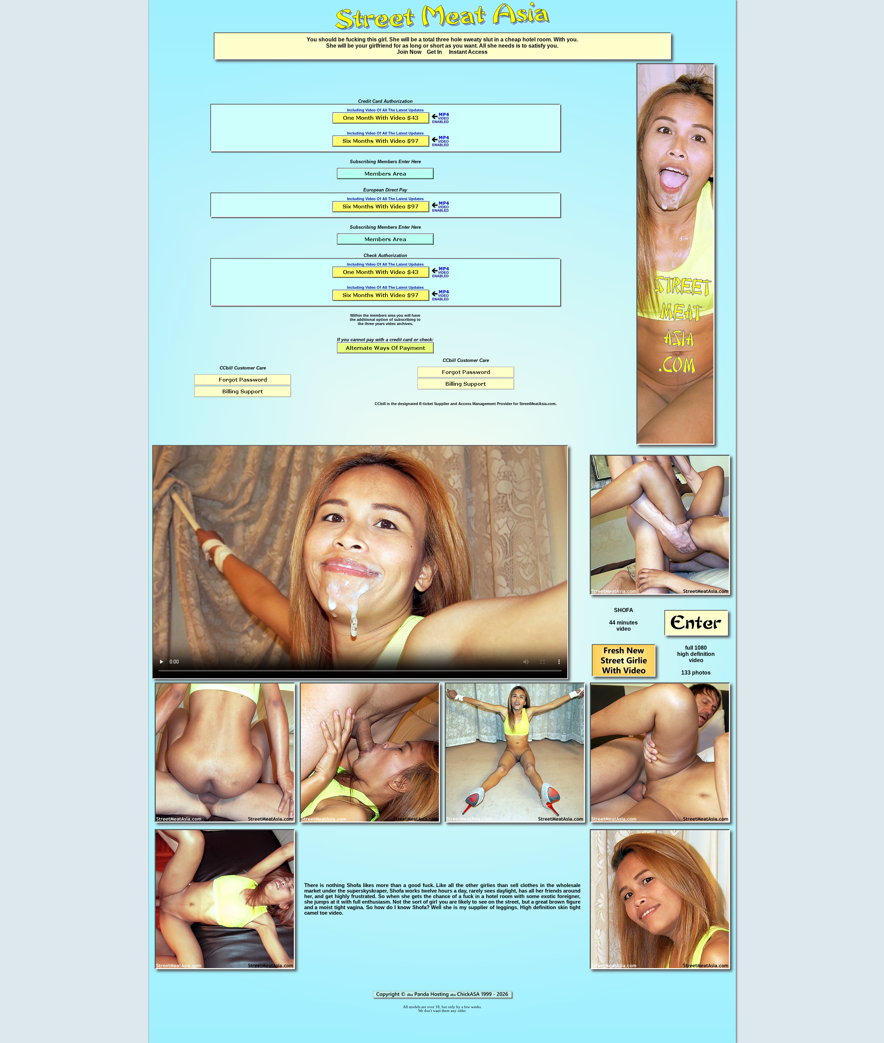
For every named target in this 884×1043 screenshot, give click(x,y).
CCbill (380, 404)
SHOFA (623, 610)
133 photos (696, 673)
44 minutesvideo (623, 626)
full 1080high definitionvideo (696, 654)
